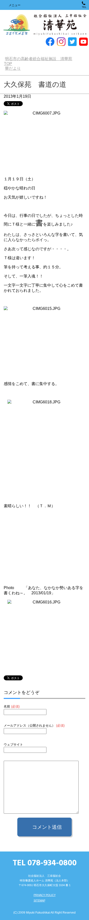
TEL (84, 7)
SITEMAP (39, 900)
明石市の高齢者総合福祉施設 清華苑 (44, 24)
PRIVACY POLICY (45, 895)
